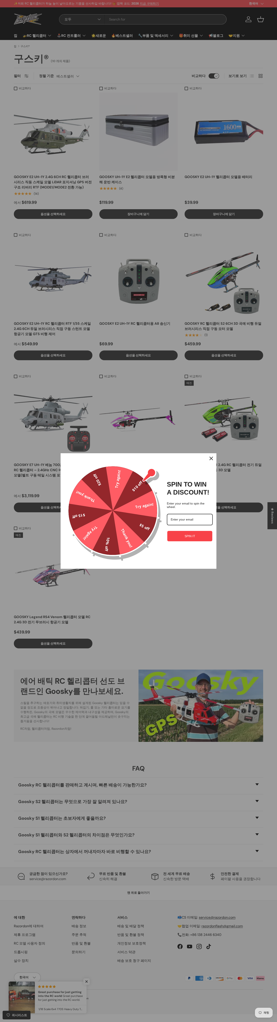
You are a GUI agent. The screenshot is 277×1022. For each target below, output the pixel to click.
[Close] (211, 458)
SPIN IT (190, 536)
